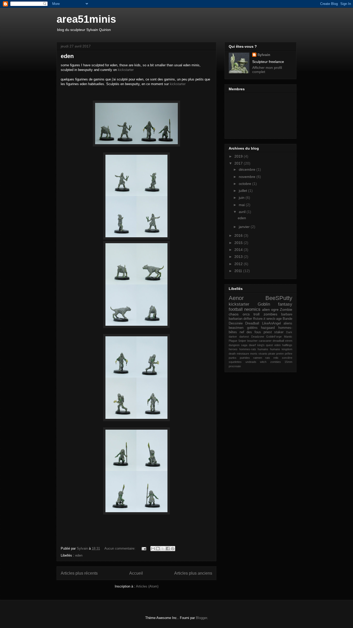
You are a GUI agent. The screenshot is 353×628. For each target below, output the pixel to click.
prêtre (288, 353)
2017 (239, 163)
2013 (239, 257)
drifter (247, 319)
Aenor (236, 298)
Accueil (136, 573)
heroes (233, 349)
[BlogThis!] (157, 548)
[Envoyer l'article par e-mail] (143, 548)
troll (256, 314)
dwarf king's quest (261, 345)
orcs (246, 314)
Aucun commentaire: (120, 548)
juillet (243, 191)
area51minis (86, 19)
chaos (234, 314)
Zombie (286, 309)
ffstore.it (259, 319)
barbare (286, 314)
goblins (252, 328)
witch (263, 361)
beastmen (236, 328)
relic (276, 357)
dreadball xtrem (282, 340)
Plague (233, 340)
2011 (238, 271)
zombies (270, 314)
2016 (239, 235)
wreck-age (274, 319)
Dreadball (252, 323)
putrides (245, 357)
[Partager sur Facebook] (167, 548)
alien (266, 309)
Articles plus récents (79, 573)
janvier (245, 227)
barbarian (235, 319)
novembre (247, 177)
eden (67, 56)
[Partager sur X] (162, 548)
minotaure (243, 353)
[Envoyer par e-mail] (153, 548)
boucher (252, 340)
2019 (239, 156)
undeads (250, 361)
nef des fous (250, 332)
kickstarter (126, 70)
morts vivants (258, 353)
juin (242, 197)
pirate (271, 353)
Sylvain (263, 55)
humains (263, 349)
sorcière (287, 357)
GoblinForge (274, 336)
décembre (247, 169)
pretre (280, 353)
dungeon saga (238, 345)
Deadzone (257, 336)
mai (242, 205)
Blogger (201, 618)
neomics (252, 309)
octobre (245, 184)
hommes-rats (247, 349)
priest (268, 332)
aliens (287, 323)
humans (275, 349)
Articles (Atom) (147, 586)
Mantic (288, 336)
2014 (239, 250)
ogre (275, 309)
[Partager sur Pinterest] (172, 548)
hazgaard (268, 328)
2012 (239, 264)
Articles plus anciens (193, 573)
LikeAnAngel (271, 323)
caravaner (265, 340)
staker (278, 332)
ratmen (257, 357)
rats (267, 357)
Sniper (242, 340)
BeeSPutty (278, 298)
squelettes (235, 361)
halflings (287, 345)
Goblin (264, 304)
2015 (239, 243)
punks (232, 357)
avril (243, 212)
